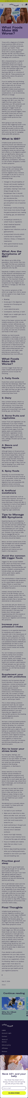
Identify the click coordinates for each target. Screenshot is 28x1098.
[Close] (25, 1057)
